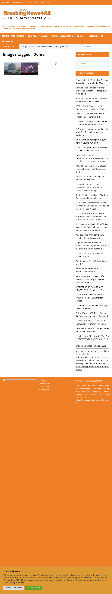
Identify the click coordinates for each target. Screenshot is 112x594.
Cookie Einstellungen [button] (13, 587)
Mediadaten (17, 2)
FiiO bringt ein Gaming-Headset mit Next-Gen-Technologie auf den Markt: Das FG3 (92, 132)
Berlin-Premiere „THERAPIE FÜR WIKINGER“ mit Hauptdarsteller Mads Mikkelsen (90, 279)
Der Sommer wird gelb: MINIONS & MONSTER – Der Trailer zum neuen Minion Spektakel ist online (92, 227)
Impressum (45, 2)
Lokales (81, 36)
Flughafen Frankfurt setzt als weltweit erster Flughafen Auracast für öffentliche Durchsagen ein (91, 245)
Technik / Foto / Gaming (13, 36)
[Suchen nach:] (95, 46)
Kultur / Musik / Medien (62, 36)
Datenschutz (31, 2)
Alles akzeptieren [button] (33, 587)
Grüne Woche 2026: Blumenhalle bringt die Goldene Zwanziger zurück (91, 297)
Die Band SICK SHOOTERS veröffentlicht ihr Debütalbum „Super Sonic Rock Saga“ (89, 187)
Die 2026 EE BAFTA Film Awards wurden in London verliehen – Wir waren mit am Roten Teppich (91, 216)
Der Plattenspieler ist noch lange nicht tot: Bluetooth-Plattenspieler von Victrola (91, 90)
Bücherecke (7, 41)
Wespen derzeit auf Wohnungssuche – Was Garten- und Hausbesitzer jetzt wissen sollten (92, 158)
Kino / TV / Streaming (37, 36)
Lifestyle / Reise (96, 36)
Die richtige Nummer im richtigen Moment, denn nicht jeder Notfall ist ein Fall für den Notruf (92, 205)
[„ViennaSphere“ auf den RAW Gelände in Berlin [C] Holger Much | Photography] (12, 69)
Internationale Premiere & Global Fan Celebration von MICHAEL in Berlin (91, 169)
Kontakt (5, 2)
